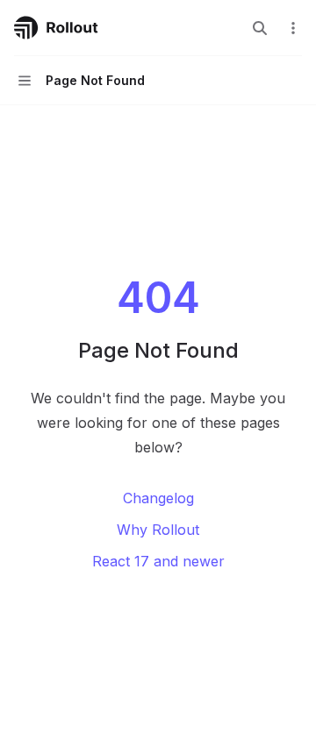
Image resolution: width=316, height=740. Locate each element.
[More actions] (293, 28)
